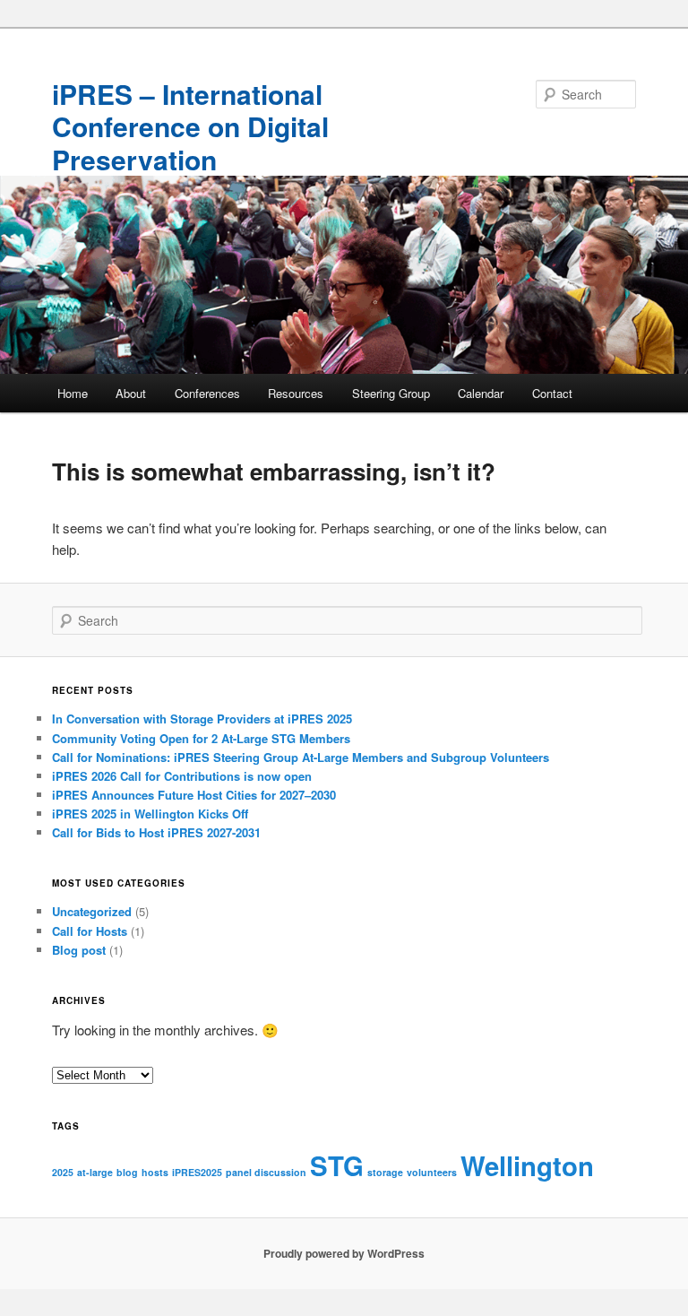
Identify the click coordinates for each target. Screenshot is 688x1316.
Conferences (207, 393)
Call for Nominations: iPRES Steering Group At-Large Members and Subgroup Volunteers (300, 757)
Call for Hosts (89, 930)
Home (72, 393)
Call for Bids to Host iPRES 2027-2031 (156, 832)
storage (385, 1172)
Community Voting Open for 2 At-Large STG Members (201, 738)
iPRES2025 (197, 1172)
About (131, 393)
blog (127, 1172)
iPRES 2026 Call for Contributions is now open (182, 775)
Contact (552, 393)
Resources (295, 393)
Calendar (480, 393)
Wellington (527, 1165)
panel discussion (266, 1172)
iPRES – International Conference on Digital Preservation (190, 126)
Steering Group (391, 393)
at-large (95, 1172)
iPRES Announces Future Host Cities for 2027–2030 (194, 794)
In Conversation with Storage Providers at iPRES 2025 (202, 718)
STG (337, 1165)
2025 (62, 1172)
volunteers (432, 1172)
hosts (155, 1172)
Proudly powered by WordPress (344, 1253)
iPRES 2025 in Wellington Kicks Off (150, 813)
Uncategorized (92, 911)
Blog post (79, 949)
